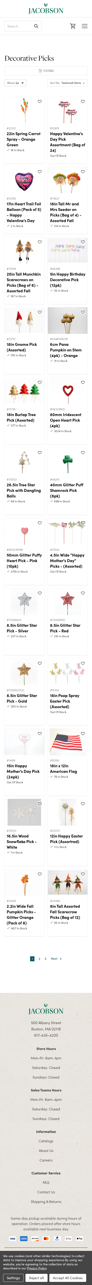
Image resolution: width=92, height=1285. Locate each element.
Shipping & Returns (46, 1201)
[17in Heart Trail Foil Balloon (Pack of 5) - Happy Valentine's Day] (24, 180)
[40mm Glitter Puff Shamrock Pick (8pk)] (68, 461)
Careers (46, 1159)
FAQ (46, 1182)
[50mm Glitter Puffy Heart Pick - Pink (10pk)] (24, 531)
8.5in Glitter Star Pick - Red (65, 627)
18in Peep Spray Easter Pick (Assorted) (64, 701)
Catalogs (46, 1140)
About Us (46, 1150)
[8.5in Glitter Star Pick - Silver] (24, 601)
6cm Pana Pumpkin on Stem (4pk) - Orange (66, 349)
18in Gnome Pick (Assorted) (22, 347)
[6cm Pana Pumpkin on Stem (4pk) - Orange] (68, 320)
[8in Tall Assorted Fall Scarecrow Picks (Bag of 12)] (68, 882)
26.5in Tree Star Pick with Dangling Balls (24, 490)
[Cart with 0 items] (72, 26)
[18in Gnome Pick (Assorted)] (24, 320)
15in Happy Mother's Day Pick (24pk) (23, 771)
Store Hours (46, 1048)
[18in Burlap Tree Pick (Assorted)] (24, 390)
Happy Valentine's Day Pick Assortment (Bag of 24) (67, 142)
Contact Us (46, 1191)
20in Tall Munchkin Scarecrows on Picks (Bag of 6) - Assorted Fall (24, 282)
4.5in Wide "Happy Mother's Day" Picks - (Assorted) (67, 560)
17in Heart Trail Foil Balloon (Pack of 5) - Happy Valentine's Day (24, 212)
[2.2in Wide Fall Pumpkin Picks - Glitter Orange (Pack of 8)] (24, 882)
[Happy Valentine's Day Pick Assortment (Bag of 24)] (68, 110)
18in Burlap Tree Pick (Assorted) (21, 417)
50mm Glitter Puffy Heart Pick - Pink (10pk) (24, 560)
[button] (46, 70)
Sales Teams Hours (46, 1089)
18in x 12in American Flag (63, 768)
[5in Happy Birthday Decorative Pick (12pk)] (68, 250)
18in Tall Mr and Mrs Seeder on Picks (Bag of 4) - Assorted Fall (66, 212)
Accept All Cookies (68, 1277)
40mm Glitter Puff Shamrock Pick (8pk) (66, 490)
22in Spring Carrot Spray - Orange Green (23, 139)
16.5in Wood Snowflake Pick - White (22, 841)
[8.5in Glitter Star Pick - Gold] (24, 671)
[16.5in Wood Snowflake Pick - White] (24, 812)
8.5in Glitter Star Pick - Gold (22, 698)
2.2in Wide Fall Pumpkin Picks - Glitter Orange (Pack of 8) (21, 914)
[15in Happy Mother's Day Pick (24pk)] (24, 742)
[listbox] (74, 83)
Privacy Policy (36, 1268)
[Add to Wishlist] (40, 101)
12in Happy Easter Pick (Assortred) (66, 838)
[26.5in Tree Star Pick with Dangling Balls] (24, 461)
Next (55, 959)
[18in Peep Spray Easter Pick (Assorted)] (68, 671)
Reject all (36, 1277)
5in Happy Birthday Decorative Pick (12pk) (67, 279)
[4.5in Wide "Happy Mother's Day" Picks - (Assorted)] (68, 531)
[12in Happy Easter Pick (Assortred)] (68, 812)
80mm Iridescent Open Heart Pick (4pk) (65, 420)
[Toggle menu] (84, 26)
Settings (13, 1277)
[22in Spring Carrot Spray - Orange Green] (24, 110)
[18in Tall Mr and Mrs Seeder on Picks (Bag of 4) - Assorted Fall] (68, 180)
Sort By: (55, 83)
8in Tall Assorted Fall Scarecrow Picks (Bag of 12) (65, 911)
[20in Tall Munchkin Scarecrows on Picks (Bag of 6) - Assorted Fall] (24, 250)
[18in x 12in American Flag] (68, 742)
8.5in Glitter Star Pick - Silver (22, 627)
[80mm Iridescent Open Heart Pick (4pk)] (68, 390)
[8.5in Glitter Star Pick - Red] (68, 601)
